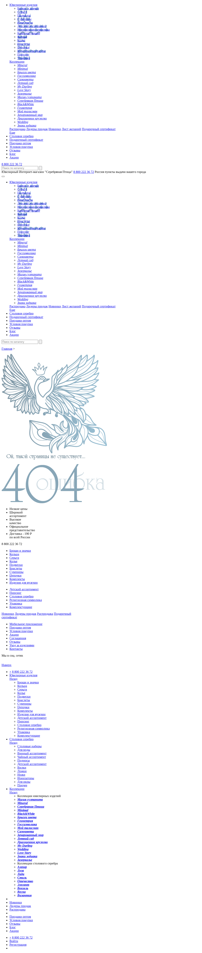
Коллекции (16, 61)
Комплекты (25, 22)
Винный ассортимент (32, 753)
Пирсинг (23, 54)
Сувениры (24, 19)
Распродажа (17, 129)
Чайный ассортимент (31, 757)
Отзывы (14, 150)
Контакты (16, 649)
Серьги (22, 12)
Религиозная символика (33, 29)
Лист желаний (71, 129)
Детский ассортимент (32, 26)
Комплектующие (28, 33)
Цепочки (23, 47)
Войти (13, 941)
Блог (12, 154)
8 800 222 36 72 (12, 164)
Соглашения (17, 638)
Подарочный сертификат (99, 129)
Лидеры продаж (37, 129)
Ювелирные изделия (23, 5)
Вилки (21, 767)
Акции (14, 157)
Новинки (55, 129)
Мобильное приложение (25, 624)
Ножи (21, 774)
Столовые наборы (29, 746)
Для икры (23, 781)
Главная (7, 348)
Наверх (6, 665)
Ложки (22, 771)
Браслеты (23, 44)
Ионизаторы (25, 778)
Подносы (23, 760)
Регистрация (17, 944)
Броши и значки (28, 8)
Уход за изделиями (21, 645)
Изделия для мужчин (31, 51)
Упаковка (23, 58)
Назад (13, 678)
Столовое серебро (21, 136)
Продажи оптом (20, 143)
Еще (12, 132)
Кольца (22, 36)
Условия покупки (21, 146)
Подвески (24, 15)
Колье (21, 40)
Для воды (23, 749)
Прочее (22, 785)
